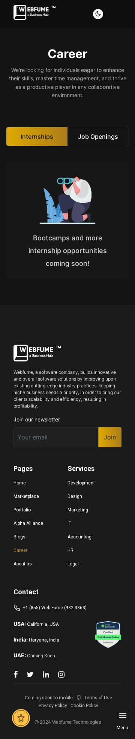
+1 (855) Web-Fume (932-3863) (55, 607)
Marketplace (26, 496)
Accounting (80, 537)
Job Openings (98, 136)
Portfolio (22, 510)
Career (20, 550)
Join (110, 437)
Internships (37, 136)
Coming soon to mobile (49, 697)
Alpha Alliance (28, 523)
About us (23, 564)
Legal (73, 564)
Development (81, 483)
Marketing (78, 510)
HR (71, 550)
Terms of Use (98, 697)
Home (20, 483)
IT (69, 523)
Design (75, 496)
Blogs (20, 537)
